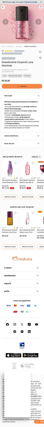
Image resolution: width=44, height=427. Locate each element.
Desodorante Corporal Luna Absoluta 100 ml (15, 70)
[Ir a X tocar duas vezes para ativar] (22, 324)
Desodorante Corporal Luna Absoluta (17, 64)
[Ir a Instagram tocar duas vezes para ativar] (14, 324)
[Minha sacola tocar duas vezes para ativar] (41, 7)
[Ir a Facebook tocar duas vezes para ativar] (7, 324)
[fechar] (41, 2)
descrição (8, 96)
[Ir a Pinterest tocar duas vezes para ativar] (14, 331)
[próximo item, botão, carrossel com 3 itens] (36, 2)
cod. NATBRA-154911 (8, 71)
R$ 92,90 (22, 186)
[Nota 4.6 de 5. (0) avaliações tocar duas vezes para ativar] (19, 51)
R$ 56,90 (6, 80)
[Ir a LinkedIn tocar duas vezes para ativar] (29, 331)
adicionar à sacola (10, 197)
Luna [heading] (3, 178)
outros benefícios (11, 136)
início (3, 46)
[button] (40, 52)
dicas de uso (9, 144)
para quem (19, 46)
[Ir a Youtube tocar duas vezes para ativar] (36, 324)
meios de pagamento (22, 301)
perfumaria (10, 46)
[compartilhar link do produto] (40, 58)
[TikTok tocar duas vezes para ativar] (29, 324)
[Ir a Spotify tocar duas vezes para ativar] (22, 331)
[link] (10, 182)
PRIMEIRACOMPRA (30, 2)
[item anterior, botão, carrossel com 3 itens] (3, 2)
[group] (20, 2)
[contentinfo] (16, 178)
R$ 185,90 (5, 186)
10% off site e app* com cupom (13, 2)
